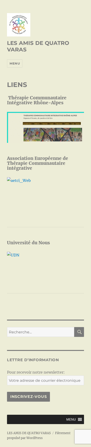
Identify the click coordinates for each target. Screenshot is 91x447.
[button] (71, 419)
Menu (15, 63)
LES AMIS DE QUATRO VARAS (29, 433)
